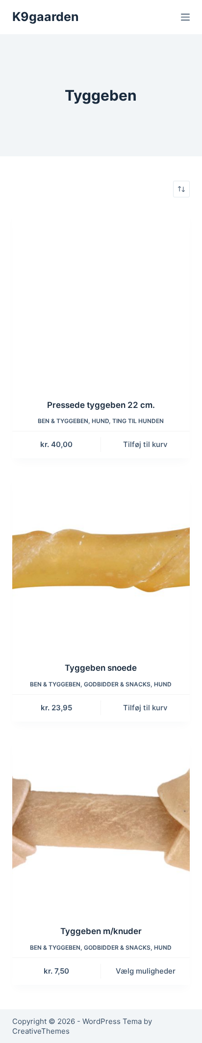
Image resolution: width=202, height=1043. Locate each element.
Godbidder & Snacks (117, 684)
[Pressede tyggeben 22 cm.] (101, 298)
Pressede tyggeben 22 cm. (101, 405)
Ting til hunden (138, 421)
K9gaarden (45, 16)
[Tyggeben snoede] (101, 561)
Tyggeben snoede (101, 668)
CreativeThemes (41, 1031)
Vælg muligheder (146, 971)
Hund (100, 421)
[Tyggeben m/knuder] (101, 825)
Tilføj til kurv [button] (145, 444)
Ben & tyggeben (63, 421)
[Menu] (185, 17)
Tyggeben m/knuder (101, 931)
